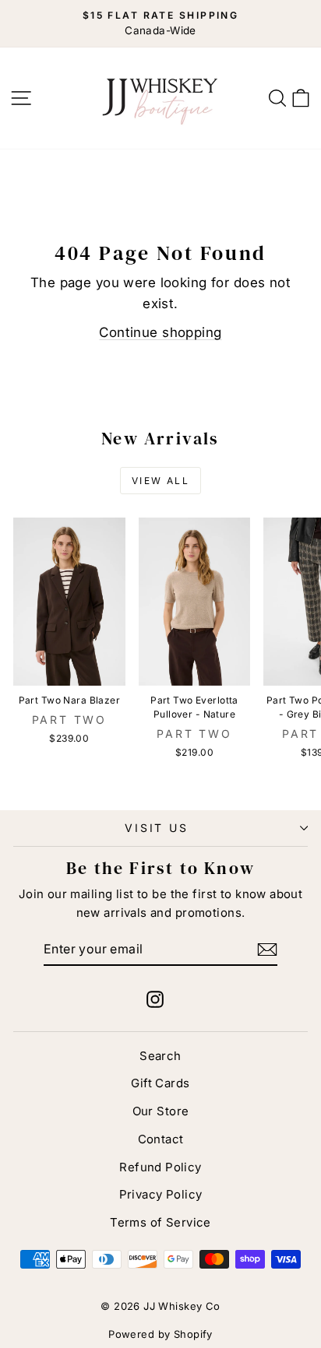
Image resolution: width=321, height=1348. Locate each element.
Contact (161, 1139)
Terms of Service (160, 1222)
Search (160, 1055)
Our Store (160, 1111)
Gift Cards (160, 1083)
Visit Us (156, 827)
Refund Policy (160, 1167)
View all (160, 480)
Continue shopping (160, 332)
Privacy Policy (161, 1194)
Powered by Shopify (160, 1334)
